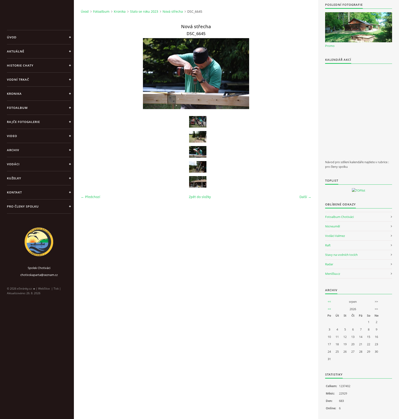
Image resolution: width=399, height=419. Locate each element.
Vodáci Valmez (335, 236)
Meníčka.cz (332, 274)
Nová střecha (173, 11)
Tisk (56, 289)
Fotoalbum (17, 108)
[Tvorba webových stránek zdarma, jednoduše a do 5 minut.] (34, 288)
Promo (330, 46)
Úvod (12, 37)
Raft (328, 245)
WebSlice (44, 289)
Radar (329, 264)
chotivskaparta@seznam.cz (39, 275)
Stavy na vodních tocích (341, 255)
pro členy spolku (23, 206)
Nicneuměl (332, 226)
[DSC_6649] (197, 182)
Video (12, 136)
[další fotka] (304, 73)
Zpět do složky (200, 197)
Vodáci (13, 164)
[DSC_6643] (197, 122)
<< (329, 302)
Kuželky (14, 178)
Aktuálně (15, 51)
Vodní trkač (18, 79)
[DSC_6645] (197, 152)
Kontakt (14, 192)
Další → (305, 197)
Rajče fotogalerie (23, 122)
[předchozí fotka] (88, 73)
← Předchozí (90, 197)
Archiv (13, 150)
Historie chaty (20, 65)
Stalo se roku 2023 (144, 11)
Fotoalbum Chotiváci (339, 217)
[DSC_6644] (197, 137)
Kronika (14, 94)
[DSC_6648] (197, 167)
